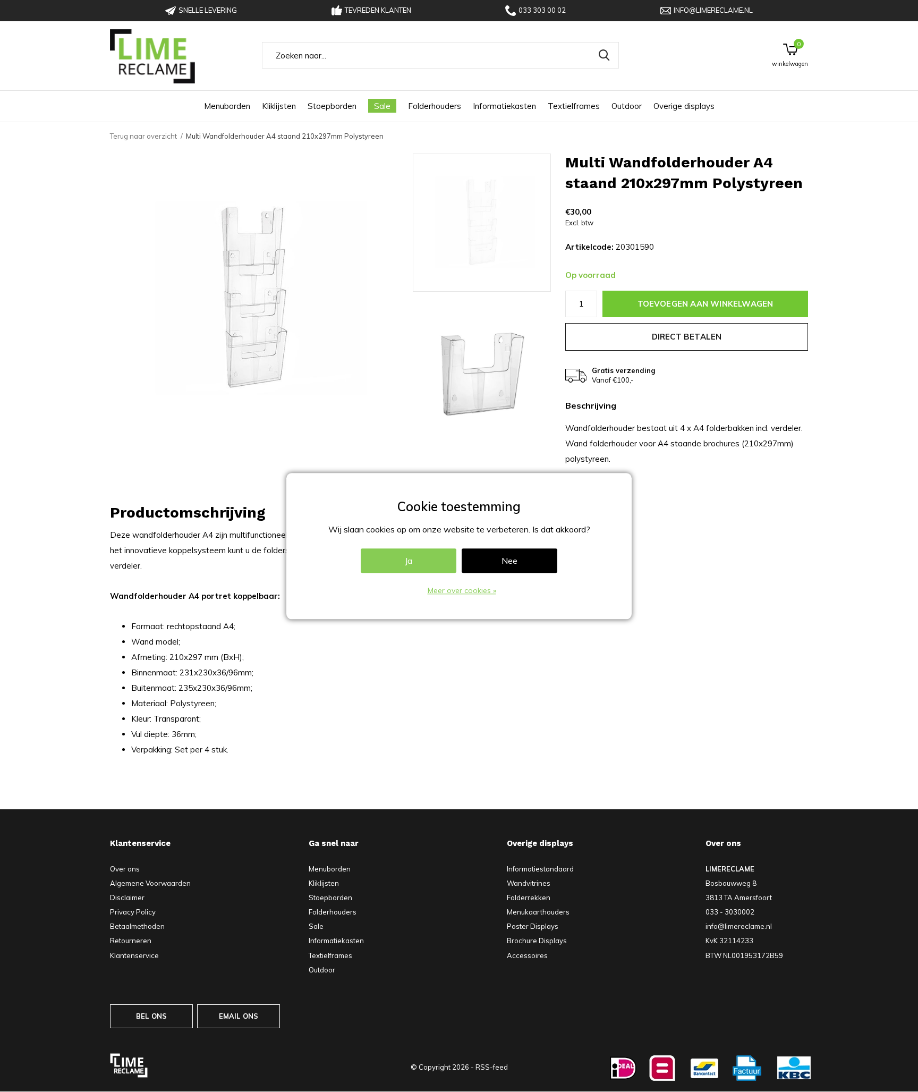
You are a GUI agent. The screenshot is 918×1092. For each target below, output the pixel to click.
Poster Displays (532, 926)
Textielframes (574, 106)
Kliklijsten (279, 106)
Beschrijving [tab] (590, 406)
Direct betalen (687, 337)
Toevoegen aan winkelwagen (706, 304)
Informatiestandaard (540, 869)
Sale (382, 106)
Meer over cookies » (462, 590)
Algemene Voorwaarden (150, 883)
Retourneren (130, 940)
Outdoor (626, 106)
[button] (489, 223)
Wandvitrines (528, 883)
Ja (408, 560)
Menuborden (227, 106)
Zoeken (604, 55)
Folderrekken (528, 897)
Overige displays (684, 106)
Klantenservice (134, 955)
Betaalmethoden (137, 926)
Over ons (125, 869)
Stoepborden (332, 106)
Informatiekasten (504, 106)
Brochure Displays (537, 940)
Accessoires (527, 955)
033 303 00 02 (542, 10)
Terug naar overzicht (143, 136)
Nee (509, 560)
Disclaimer (127, 897)
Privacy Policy (133, 912)
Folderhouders (434, 106)
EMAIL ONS (239, 1016)
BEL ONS (151, 1016)
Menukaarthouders (538, 912)
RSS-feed (491, 1067)
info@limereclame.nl (713, 10)
